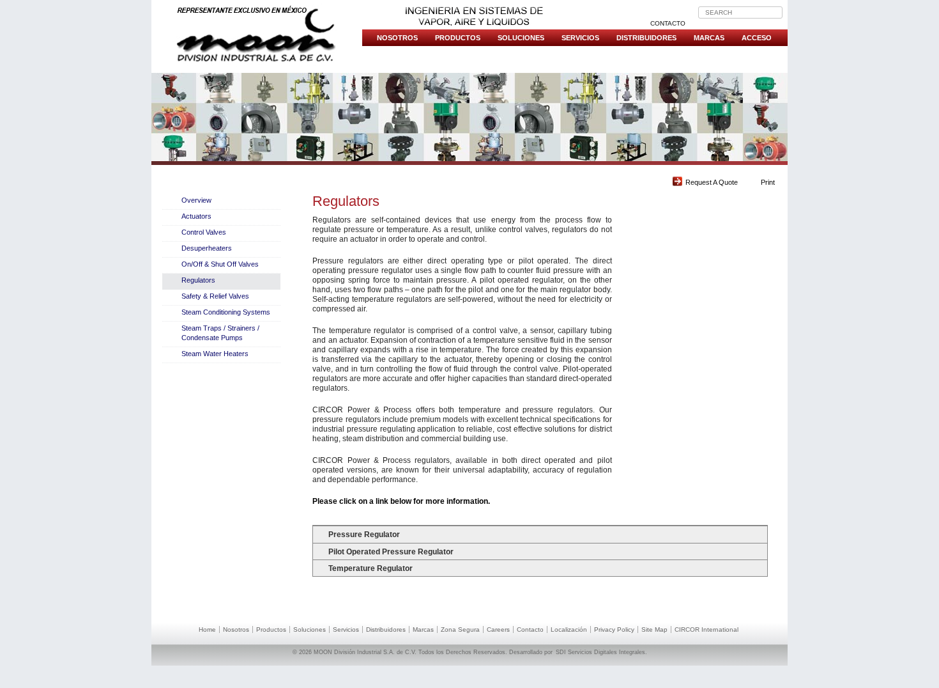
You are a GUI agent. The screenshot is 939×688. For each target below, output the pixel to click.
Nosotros (397, 38)
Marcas (709, 38)
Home (207, 629)
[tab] (540, 534)
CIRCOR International (706, 629)
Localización (569, 629)
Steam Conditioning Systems (225, 312)
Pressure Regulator (364, 534)
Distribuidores (646, 38)
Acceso (757, 38)
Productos (457, 38)
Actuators (196, 216)
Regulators (198, 280)
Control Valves (203, 232)
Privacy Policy (614, 629)
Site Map (654, 629)
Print (768, 182)
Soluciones (521, 38)
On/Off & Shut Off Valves (220, 264)
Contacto (667, 23)
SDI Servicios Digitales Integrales (600, 652)
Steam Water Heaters (214, 353)
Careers (498, 629)
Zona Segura (460, 629)
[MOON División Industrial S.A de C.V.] (256, 35)
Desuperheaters (206, 248)
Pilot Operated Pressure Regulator (391, 551)
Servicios (580, 38)
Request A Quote (711, 182)
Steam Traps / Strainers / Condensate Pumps (220, 332)
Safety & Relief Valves (215, 296)
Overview (196, 200)
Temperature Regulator (370, 568)
